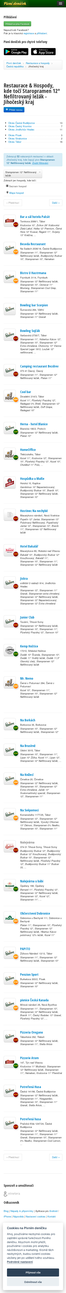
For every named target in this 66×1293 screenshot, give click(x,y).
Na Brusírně (27, 745)
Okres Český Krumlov (20, 126)
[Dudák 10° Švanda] (10, 650)
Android (53, 1211)
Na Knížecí (26, 774)
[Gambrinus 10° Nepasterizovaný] (10, 483)
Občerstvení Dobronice (35, 913)
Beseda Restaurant (33, 244)
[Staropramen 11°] (10, 248)
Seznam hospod (17, 186)
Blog (6, 1211)
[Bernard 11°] (10, 885)
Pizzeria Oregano (31, 1032)
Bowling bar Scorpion (34, 305)
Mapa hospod (16, 193)
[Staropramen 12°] (10, 582)
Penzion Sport (29, 974)
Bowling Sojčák (30, 330)
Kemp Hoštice (29, 646)
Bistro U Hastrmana (33, 273)
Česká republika (14, 66)
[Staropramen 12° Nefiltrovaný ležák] (10, 277)
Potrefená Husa (30, 1087)
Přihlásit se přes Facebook (17, 23)
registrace (28, 33)
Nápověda (18, 1216)
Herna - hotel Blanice (34, 424)
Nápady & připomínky (21, 1211)
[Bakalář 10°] (10, 550)
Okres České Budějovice (21, 123)
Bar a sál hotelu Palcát (35, 216)
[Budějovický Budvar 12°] (10, 846)
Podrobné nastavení (20, 1261)
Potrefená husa (30, 1119)
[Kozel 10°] (10, 682)
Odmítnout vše (33, 1282)
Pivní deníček (11, 2)
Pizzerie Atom (29, 1058)
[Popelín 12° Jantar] (10, 515)
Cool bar (25, 392)
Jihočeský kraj (36, 66)
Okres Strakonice (17, 138)
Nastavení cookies (35, 1216)
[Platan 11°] (10, 917)
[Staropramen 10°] (10, 724)
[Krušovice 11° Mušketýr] (10, 1062)
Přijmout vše (33, 1272)
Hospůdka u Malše (32, 478)
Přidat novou (15, 109)
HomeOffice (28, 449)
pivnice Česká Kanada (34, 1000)
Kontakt (51, 1216)
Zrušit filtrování (40, 163)
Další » (56, 202)
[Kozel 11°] (10, 396)
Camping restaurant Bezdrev (39, 366)
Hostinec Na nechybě (34, 511)
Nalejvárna (27, 842)
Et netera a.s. (12, 1194)
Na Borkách (27, 720)
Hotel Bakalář (29, 546)
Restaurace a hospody (38, 63)
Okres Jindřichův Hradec (21, 129)
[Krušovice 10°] (10, 221)
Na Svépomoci (29, 810)
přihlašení (42, 33)
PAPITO (25, 949)
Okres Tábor (14, 141)
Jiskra (24, 578)
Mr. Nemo (26, 678)
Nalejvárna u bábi (31, 881)
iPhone (7, 1216)
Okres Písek (15, 135)
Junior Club (27, 617)
